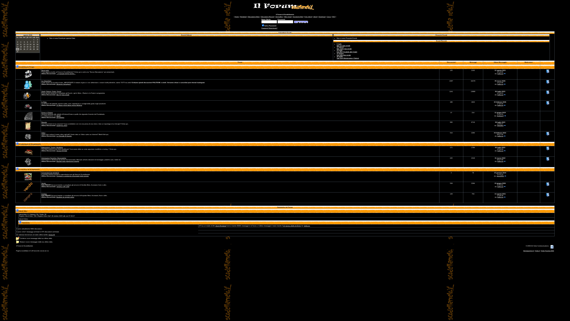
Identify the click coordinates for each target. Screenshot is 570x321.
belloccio (500, 73)
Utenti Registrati (220, 226)
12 (24, 44)
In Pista (44, 102)
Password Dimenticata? (269, 28)
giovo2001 (500, 176)
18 (21, 47)
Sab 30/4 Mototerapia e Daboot (348, 58)
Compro (44, 194)
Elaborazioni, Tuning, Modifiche (52, 147)
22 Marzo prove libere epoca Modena (69, 105)
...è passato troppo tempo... (66, 73)
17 (17, 47)
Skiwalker (500, 125)
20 (27, 47)
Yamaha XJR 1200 (62, 186)
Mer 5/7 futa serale (343, 46)
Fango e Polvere (47, 112)
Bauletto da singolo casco (65, 197)
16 (37, 44)
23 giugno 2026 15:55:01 (292, 226)
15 (34, 44)
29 (34, 49)
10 (17, 44)
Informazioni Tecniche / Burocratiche (53, 158)
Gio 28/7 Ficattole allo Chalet (347, 52)
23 (37, 47)
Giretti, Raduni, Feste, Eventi (51, 91)
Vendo (43, 183)
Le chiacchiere (46, 81)
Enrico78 (52, 235)
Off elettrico (60, 117)
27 (27, 49)
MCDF (59, 116)
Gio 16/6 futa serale (344, 55)
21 (30, 47)
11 (21, 44)
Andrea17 (500, 116)
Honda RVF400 (61, 151)
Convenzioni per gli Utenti (50, 173)
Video (43, 133)
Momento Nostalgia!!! (63, 84)
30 (37, 49)
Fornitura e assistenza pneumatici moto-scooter (72, 176)
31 (17, 51)
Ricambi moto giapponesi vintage (67, 161)
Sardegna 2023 (61, 125)
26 (24, 49)
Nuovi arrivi (45, 70)
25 (21, 49)
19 (24, 47)
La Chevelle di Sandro (64, 136)
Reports (44, 122)
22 (34, 47)
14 (30, 44)
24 (17, 49)
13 (27, 44)
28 (30, 49)
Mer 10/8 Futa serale (344, 49)
